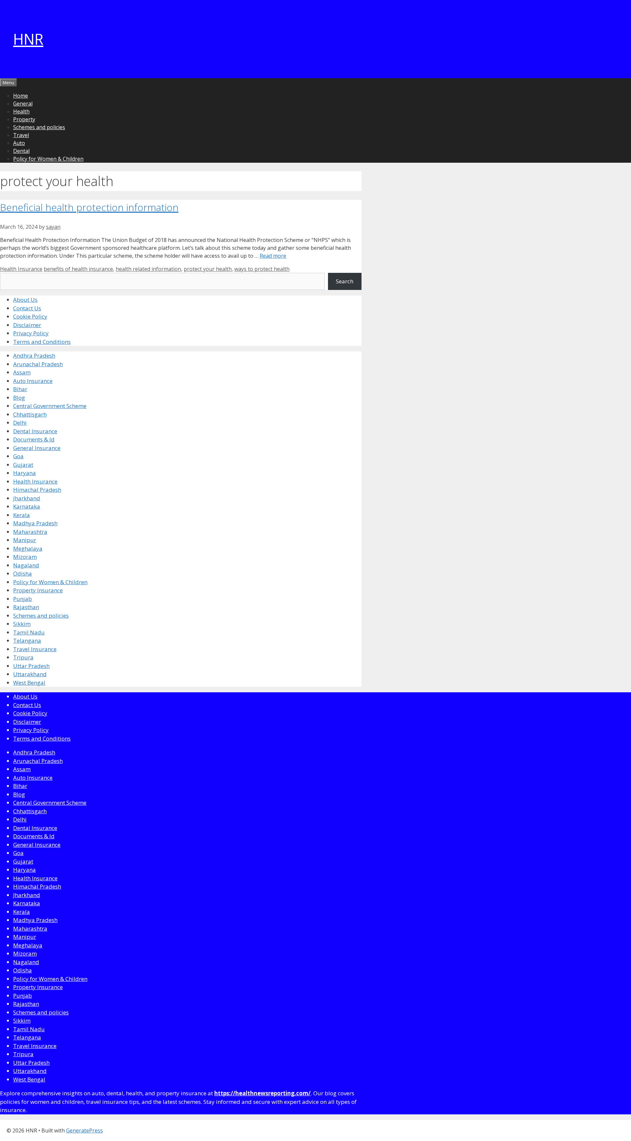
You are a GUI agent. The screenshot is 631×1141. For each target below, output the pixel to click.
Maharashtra (30, 531)
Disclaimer (27, 325)
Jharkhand (26, 498)
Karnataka (26, 506)
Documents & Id (34, 439)
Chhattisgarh (30, 414)
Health (21, 111)
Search (344, 281)
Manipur (24, 540)
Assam (22, 372)
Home (20, 95)
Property (24, 119)
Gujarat (23, 464)
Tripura (23, 657)
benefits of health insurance (78, 269)
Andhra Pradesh (34, 355)
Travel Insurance (35, 649)
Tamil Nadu (29, 632)
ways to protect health (262, 269)
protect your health (208, 269)
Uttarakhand (30, 674)
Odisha (22, 573)
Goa (18, 456)
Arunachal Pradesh (38, 364)
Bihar (20, 389)
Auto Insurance (33, 381)
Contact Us (27, 308)
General (23, 103)
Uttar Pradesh (31, 666)
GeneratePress (84, 1130)
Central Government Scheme (49, 406)
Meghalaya (27, 548)
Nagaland (26, 565)
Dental (21, 151)
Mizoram (25, 556)
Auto (19, 143)
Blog (19, 397)
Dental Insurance (35, 431)
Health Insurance (21, 269)
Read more (273, 255)
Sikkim (22, 624)
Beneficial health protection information (89, 207)
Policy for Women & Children (48, 158)
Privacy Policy (31, 333)
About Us (25, 299)
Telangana (27, 640)
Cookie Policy (30, 316)
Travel (21, 135)
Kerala (21, 515)
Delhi (20, 422)
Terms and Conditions (42, 341)
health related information (148, 269)
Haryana (24, 473)
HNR (28, 39)
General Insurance (36, 448)
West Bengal (29, 682)
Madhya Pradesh (35, 523)
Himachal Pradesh (37, 489)
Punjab (22, 599)
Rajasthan (26, 607)
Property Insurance (38, 590)
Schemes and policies (39, 127)
